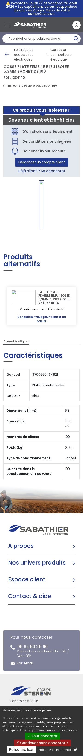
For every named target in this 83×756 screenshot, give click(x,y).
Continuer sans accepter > (43, 743)
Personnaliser (21, 749)
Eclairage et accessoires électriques (23, 54)
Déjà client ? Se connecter (41, 171)
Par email (24, 663)
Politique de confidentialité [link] (57, 750)
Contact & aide (29, 596)
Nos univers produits (37, 562)
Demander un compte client (41, 162)
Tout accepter (44, 736)
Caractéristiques (16, 341)
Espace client (26, 579)
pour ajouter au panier (41, 319)
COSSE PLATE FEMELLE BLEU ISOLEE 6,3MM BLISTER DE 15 (54, 295)
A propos (21, 546)
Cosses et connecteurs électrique (60, 54)
